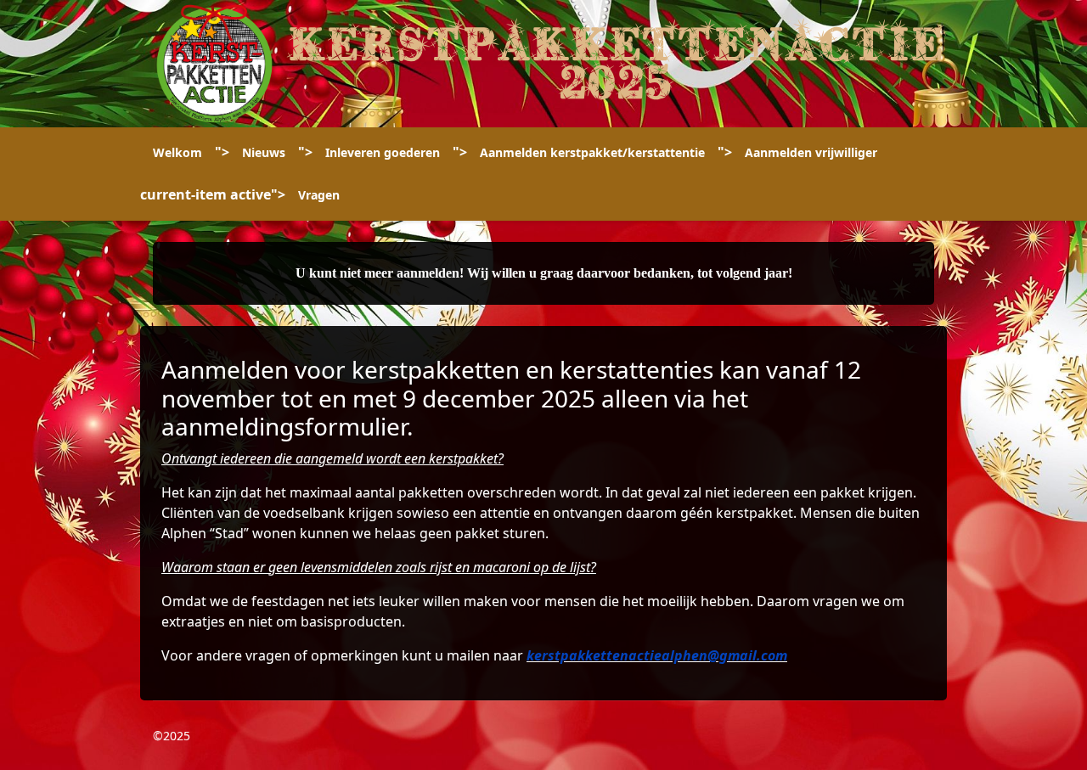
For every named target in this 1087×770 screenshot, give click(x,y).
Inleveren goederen (382, 152)
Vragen (319, 195)
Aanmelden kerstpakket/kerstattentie (592, 152)
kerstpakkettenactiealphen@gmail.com (657, 655)
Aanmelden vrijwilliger (811, 152)
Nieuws (263, 152)
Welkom (177, 152)
